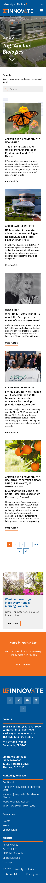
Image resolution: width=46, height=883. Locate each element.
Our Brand (8, 782)
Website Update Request (17, 801)
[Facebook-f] (10, 700)
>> (26, 551)
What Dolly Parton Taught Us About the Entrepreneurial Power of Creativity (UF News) (23, 317)
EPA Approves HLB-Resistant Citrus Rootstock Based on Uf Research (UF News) (22, 494)
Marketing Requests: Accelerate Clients (21, 796)
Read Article (11, 181)
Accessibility (10, 849)
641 (36, 544)
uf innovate (10, 37)
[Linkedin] (36, 700)
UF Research (10, 829)
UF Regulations (11, 857)
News (6, 825)
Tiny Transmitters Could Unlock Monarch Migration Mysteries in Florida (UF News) (20, 151)
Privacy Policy (10, 844)
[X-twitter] (18, 700)
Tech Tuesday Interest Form (19, 805)
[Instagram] (23, 709)
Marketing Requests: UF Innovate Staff (22, 788)
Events (6, 821)
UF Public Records (13, 853)
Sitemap (7, 862)
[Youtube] (27, 700)
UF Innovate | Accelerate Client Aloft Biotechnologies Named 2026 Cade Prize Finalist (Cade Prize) (21, 235)
